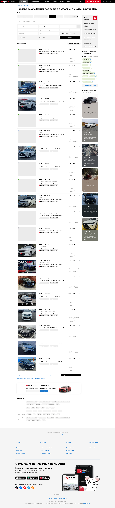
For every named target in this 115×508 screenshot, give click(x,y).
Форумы (68, 445)
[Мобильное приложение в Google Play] (32, 478)
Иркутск (53, 414)
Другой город (75, 16)
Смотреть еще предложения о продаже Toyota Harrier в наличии (31, 378)
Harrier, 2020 (87, 107)
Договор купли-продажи (45, 453)
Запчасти (54, 1)
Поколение (62, 26)
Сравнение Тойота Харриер (90, 46)
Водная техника (43, 445)
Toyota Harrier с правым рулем (33, 404)
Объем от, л (21, 33)
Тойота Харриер (86, 18)
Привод (41, 33)
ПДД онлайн (69, 453)
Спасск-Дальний (47, 410)
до (50, 30)
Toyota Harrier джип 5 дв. (44, 401)
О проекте (50, 498)
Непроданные (65, 33)
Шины (74, 1)
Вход (106, 1)
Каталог (68, 1)
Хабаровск (29, 414)
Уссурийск (29, 410)
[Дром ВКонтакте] (20, 487)
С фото (73, 33)
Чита (34, 414)
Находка (35, 410)
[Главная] (5, 1)
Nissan (32, 407)
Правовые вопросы (70, 456)
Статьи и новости (70, 447)
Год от (40, 30)
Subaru (42, 407)
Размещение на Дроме (94, 442)
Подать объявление (20, 445)
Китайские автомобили (21, 453)
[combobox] (28, 26)
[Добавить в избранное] (79, 49)
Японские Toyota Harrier (32, 401)
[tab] (19, 22)
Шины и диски (19, 450)
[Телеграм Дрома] (28, 487)
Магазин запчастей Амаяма (46, 447)
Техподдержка (92, 447)
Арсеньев (55, 410)
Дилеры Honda (50, 417)
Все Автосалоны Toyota (32, 417)
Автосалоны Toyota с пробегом (33, 420)
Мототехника (43, 442)
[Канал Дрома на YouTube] (24, 487)
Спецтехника (19, 456)
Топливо (72, 30)
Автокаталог (42, 456)
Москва (13, 1)
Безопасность (92, 445)
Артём (40, 410)
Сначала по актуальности (73, 43)
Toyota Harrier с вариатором (48, 404)
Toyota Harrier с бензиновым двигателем (61, 401)
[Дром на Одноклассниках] (32, 487)
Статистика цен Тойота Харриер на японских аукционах (89, 25)
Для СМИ (65, 498)
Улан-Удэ (39, 414)
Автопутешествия (70, 450)
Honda (28, 407)
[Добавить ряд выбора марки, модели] (78, 26)
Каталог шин (69, 442)
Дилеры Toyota (42, 417)
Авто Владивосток (86, 503)
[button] (58, 404)
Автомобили (23, 1)
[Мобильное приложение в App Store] (20, 478)
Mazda (47, 407)
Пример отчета (52, 390)
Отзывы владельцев (44, 450)
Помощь (55, 498)
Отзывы (62, 1)
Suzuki (37, 407)
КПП (61, 30)
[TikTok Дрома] (16, 487)
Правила (60, 498)
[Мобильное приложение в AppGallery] (44, 478)
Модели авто (57, 494)
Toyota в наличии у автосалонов (63, 417)
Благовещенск (46, 414)
